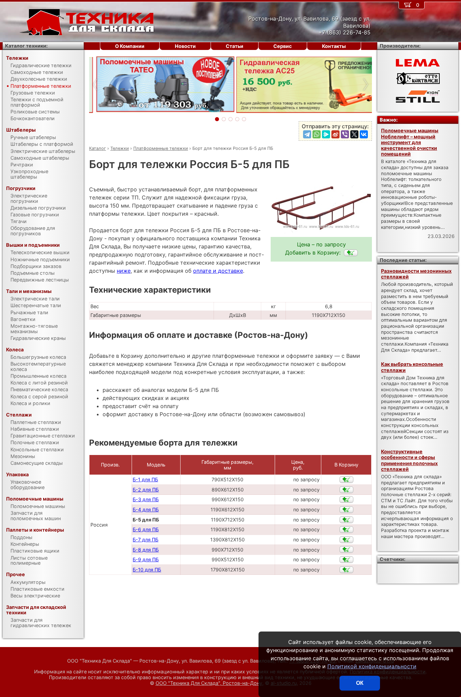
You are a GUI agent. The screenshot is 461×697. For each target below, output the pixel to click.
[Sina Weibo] (335, 134)
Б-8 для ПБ (146, 550)
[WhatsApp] (317, 134)
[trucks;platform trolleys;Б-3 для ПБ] (346, 499)
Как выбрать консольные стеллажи (412, 367)
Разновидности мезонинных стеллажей (416, 273)
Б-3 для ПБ (146, 499)
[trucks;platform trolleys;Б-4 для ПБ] (346, 509)
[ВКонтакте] (364, 134)
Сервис (282, 46)
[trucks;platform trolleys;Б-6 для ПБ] (346, 529)
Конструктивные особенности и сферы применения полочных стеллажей (409, 460)
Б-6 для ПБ (146, 529)
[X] (354, 134)
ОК (359, 683)
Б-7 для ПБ (145, 539)
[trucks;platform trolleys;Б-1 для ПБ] (346, 479)
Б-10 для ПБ (147, 569)
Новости (185, 46)
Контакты (334, 46)
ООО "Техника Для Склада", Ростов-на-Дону (209, 683)
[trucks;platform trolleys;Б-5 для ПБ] (351, 252)
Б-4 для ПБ (146, 509)
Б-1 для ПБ (145, 479)
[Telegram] (307, 134)
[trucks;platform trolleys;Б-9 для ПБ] (346, 559)
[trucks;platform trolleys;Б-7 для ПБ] (346, 539)
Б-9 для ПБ (146, 559)
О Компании (129, 46)
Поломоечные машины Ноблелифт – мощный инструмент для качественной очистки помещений (409, 142)
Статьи (234, 46)
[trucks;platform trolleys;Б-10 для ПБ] (346, 569)
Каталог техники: (26, 46)
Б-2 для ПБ (146, 489)
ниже (124, 270)
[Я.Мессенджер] (326, 134)
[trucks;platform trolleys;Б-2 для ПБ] (346, 489)
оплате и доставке (218, 270)
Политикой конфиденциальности (371, 666)
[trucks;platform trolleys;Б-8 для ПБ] (346, 549)
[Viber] (345, 134)
